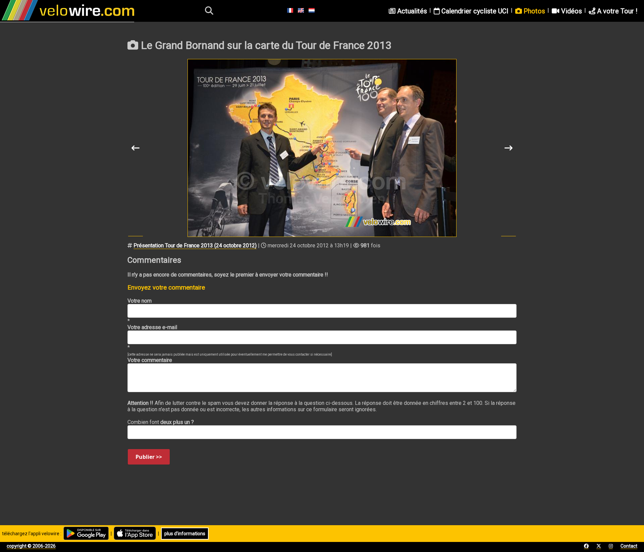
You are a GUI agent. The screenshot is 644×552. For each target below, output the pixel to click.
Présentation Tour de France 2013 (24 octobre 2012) (195, 245)
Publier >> (149, 457)
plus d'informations (184, 533)
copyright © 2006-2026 (31, 546)
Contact (629, 546)
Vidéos (570, 11)
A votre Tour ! (616, 11)
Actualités (411, 11)
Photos (533, 11)
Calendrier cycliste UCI (474, 11)
